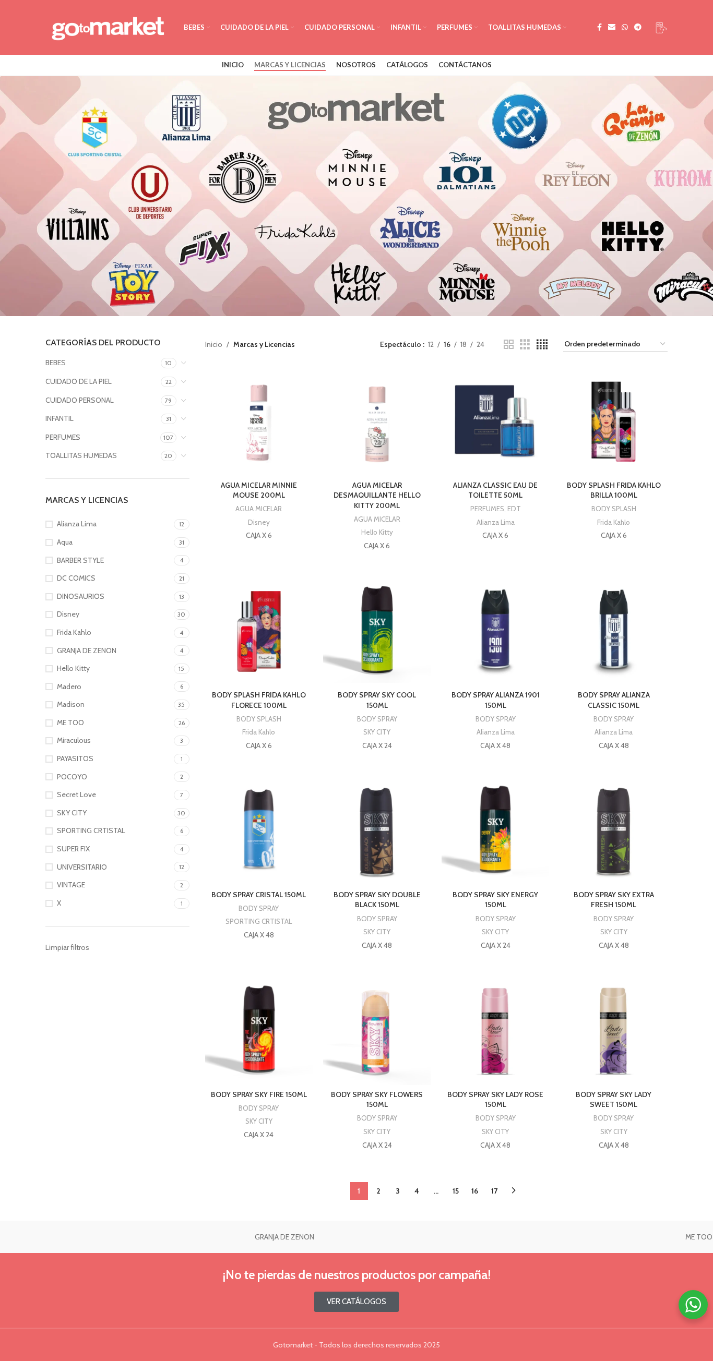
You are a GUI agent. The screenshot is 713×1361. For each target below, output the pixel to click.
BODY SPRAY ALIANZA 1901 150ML (495, 700)
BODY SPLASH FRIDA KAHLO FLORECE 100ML (259, 700)
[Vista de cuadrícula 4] (542, 344)
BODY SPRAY (377, 719)
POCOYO (388, 1237)
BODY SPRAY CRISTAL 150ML (258, 894)
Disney (259, 522)
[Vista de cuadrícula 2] (509, 344)
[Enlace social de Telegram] (638, 27)
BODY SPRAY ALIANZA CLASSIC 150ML (614, 700)
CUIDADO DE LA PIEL (78, 381)
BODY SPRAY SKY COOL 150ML (377, 700)
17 (494, 1191)
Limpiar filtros (67, 947)
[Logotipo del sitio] (109, 27)
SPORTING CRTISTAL (258, 921)
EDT (514, 508)
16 (474, 1191)
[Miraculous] (181, 1237)
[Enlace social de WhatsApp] (625, 27)
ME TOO (76, 1237)
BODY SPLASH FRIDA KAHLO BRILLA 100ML (614, 490)
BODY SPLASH (613, 508)
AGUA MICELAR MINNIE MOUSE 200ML (259, 490)
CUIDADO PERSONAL (79, 400)
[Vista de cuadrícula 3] (525, 344)
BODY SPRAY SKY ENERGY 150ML (495, 900)
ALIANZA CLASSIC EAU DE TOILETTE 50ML (495, 490)
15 (456, 1191)
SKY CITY (376, 732)
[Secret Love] (492, 1237)
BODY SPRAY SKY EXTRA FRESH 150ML (614, 900)
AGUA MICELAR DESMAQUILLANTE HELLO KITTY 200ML (377, 495)
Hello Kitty (377, 532)
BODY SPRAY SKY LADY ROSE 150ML (495, 1100)
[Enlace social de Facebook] (599, 27)
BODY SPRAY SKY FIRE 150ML (259, 1094)
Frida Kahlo (613, 522)
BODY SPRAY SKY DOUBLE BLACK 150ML (377, 900)
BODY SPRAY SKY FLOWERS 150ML (377, 1100)
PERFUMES (62, 437)
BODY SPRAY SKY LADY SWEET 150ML (613, 1100)
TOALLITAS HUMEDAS (81, 455)
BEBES (55, 362)
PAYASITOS (284, 1237)
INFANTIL (59, 418)
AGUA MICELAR (258, 508)
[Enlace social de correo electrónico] (612, 27)
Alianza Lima (496, 522)
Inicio (213, 344)
